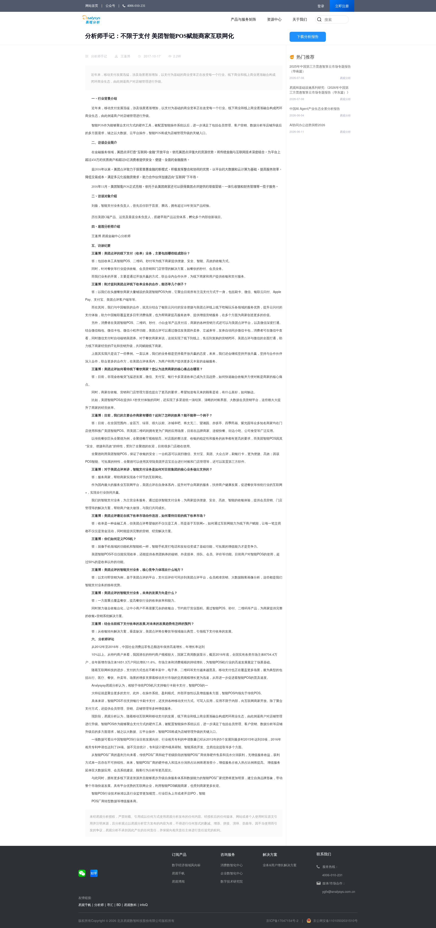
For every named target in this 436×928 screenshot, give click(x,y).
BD (118, 904)
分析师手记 (99, 56)
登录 (320, 6)
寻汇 (110, 904)
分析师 (99, 904)
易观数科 (130, 904)
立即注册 (342, 6)
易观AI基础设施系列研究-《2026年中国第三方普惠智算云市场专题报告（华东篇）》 (320, 89)
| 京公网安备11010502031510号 (330, 920)
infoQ (144, 904)
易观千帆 (178, 873)
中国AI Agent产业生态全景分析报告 (315, 108)
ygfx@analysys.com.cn (338, 891)
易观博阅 (178, 881)
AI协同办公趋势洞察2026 (307, 125)
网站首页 (91, 5)
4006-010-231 (136, 5)
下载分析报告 (308, 37)
